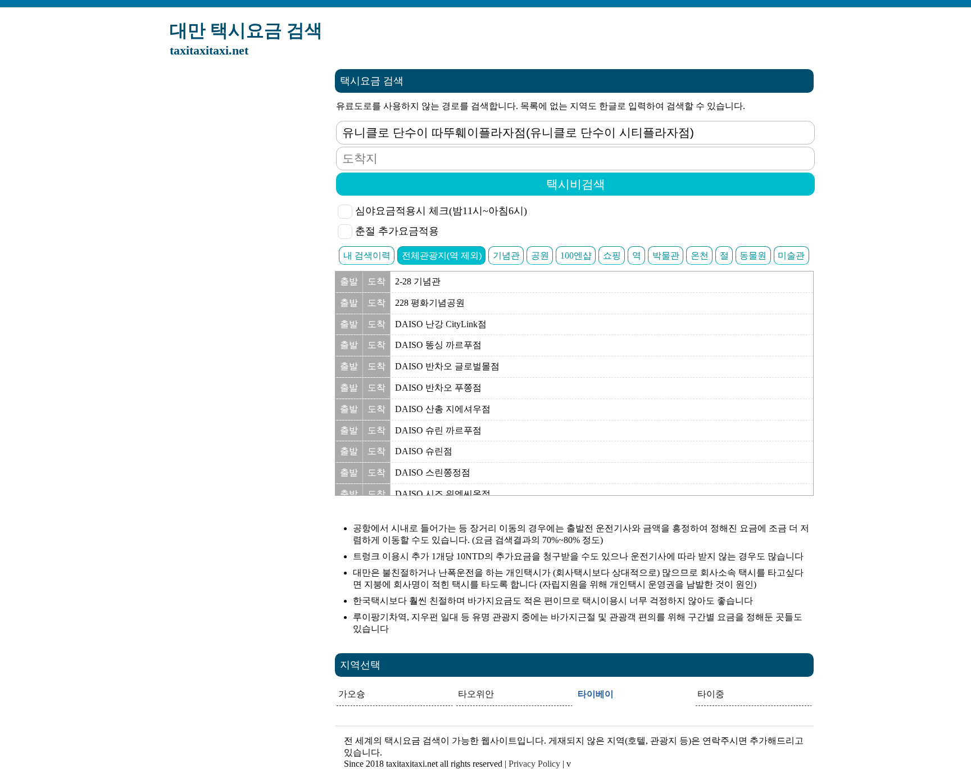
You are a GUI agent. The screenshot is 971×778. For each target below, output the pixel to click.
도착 (376, 281)
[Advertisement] (241, 237)
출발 (349, 281)
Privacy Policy (534, 763)
